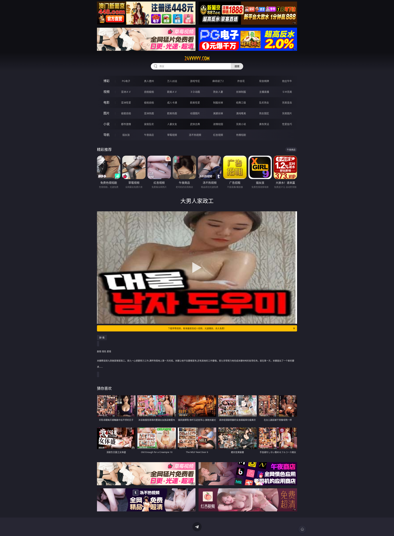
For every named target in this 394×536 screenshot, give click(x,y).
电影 (106, 102)
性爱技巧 (287, 124)
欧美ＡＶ (172, 92)
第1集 (102, 337)
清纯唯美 (241, 113)
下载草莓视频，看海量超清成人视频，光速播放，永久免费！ (197, 328)
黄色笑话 (264, 124)
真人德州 (149, 81)
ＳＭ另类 (287, 92)
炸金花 (241, 81)
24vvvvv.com (197, 58)
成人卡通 (172, 102)
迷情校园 (218, 124)
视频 (106, 92)
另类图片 (287, 113)
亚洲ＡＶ (126, 92)
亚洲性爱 (126, 102)
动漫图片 (195, 113)
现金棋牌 (264, 81)
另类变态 (287, 102)
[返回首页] (302, 529)
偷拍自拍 (149, 102)
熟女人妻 (218, 92)
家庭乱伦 (149, 124)
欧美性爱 (195, 102)
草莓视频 (172, 135)
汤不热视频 (195, 135)
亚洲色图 (149, 113)
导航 (106, 135)
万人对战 (172, 81)
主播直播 (264, 92)
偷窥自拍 (126, 113)
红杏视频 (218, 135)
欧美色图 (172, 113)
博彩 (106, 81)
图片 (106, 113)
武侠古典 (195, 124)
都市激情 (126, 124)
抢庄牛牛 (287, 81)
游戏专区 (195, 81)
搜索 (237, 66)
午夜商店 (149, 135)
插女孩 (126, 135)
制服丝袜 (218, 102)
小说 (106, 124)
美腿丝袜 (218, 113)
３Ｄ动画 (195, 92)
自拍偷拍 (149, 92)
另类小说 (241, 124)
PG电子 (126, 81)
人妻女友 (172, 124)
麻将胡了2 (218, 81)
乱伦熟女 (264, 102)
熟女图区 (264, 113)
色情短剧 (241, 135)
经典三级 (241, 102)
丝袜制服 (241, 92)
